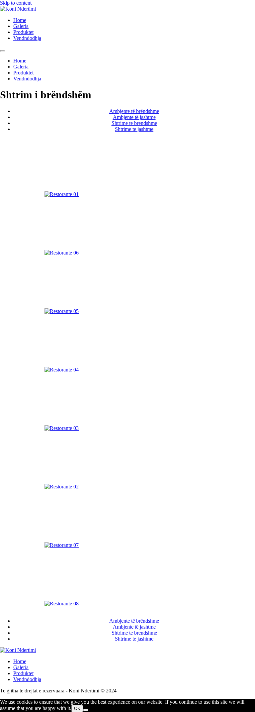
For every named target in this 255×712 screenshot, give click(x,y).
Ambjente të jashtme (134, 117)
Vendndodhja (27, 38)
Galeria (21, 26)
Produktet (23, 32)
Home (19, 20)
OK (77, 708)
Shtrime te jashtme (134, 129)
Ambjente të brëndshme (134, 111)
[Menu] (2, 51)
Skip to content (16, 3)
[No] (85, 710)
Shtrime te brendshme (134, 123)
